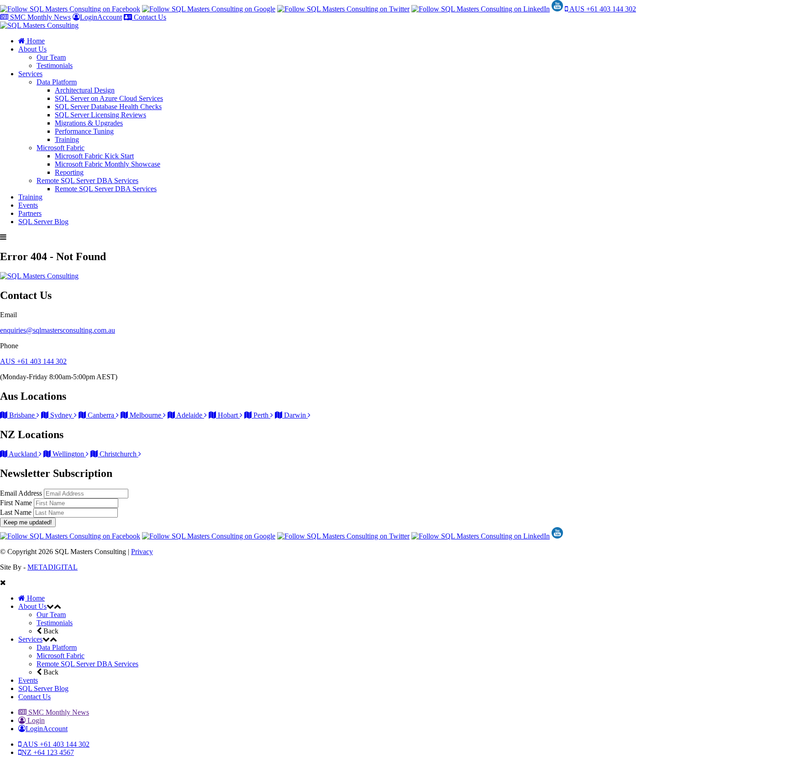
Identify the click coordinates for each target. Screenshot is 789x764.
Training (67, 139)
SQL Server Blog (43, 221)
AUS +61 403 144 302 (602, 9)
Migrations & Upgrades (89, 123)
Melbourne (145, 415)
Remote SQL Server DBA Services (87, 180)
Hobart (228, 415)
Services (30, 74)
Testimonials (55, 65)
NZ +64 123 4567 (47, 752)
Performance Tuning (84, 131)
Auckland (23, 454)
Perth (261, 415)
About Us (32, 49)
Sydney (61, 415)
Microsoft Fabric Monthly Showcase (107, 164)
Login (35, 720)
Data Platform (57, 82)
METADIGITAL (52, 567)
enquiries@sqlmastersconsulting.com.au (57, 330)
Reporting (69, 172)
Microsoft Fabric (60, 148)
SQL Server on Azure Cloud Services (109, 98)
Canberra (101, 415)
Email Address (22, 493)
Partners (30, 213)
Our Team (51, 57)
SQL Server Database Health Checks (108, 106)
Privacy (142, 551)
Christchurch (118, 454)
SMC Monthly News (39, 17)
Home (35, 41)
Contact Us (149, 17)
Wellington (68, 454)
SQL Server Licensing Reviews (100, 115)
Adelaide (189, 415)
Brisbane (22, 415)
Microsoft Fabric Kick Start (94, 156)
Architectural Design (85, 90)
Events (28, 205)
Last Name (16, 512)
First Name (17, 503)
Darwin (295, 415)
